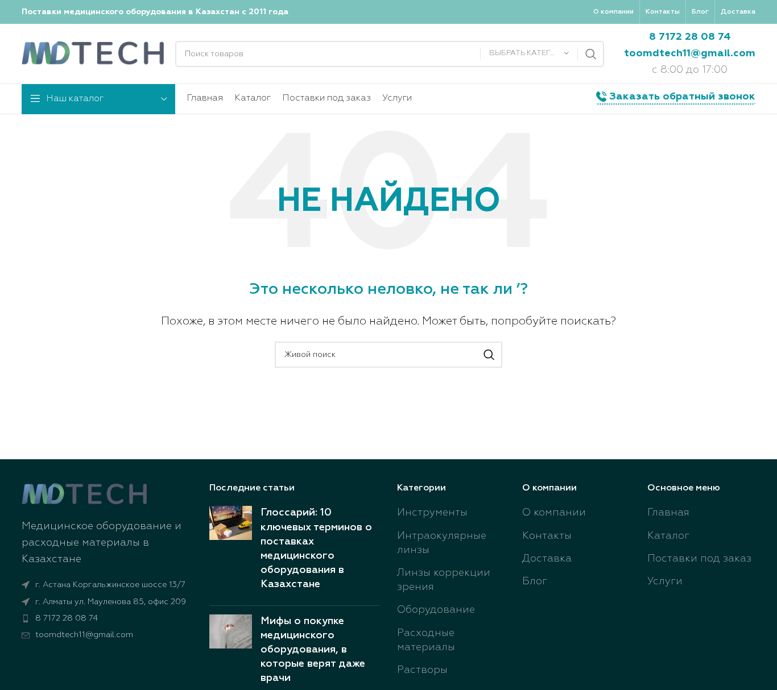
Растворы (422, 670)
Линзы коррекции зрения (443, 580)
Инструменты (432, 513)
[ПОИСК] (591, 54)
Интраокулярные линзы (441, 543)
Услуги (665, 581)
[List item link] (107, 618)
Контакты (547, 536)
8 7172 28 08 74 (690, 37)
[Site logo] (93, 53)
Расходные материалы (426, 640)
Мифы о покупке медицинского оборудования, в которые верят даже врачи (313, 650)
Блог (534, 581)
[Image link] (84, 494)
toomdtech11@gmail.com (689, 53)
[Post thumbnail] (230, 551)
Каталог (668, 536)
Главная (668, 513)
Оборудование (436, 610)
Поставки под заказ (699, 559)
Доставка (547, 559)
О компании (554, 513)
